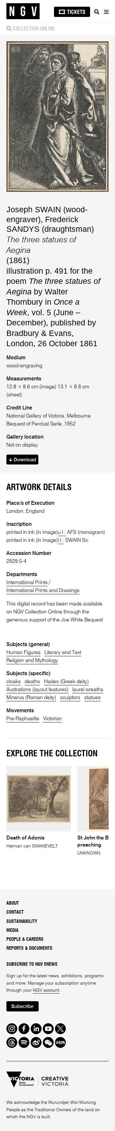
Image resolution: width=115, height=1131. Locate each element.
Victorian (52, 719)
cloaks (13, 681)
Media (12, 930)
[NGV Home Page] (23, 11)
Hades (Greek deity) (66, 681)
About (12, 903)
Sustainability (21, 921)
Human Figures (23, 652)
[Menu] (106, 12)
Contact (15, 912)
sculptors (70, 697)
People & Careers (24, 939)
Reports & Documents (29, 948)
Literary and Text (62, 652)
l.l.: (61, 540)
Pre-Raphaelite (22, 719)
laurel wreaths (87, 689)
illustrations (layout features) (37, 689)
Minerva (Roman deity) (31, 697)
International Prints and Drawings (43, 590)
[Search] (96, 11)
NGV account (46, 990)
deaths (32, 681)
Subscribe (22, 1006)
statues (92, 697)
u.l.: (62, 532)
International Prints (27, 582)
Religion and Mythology (32, 660)
